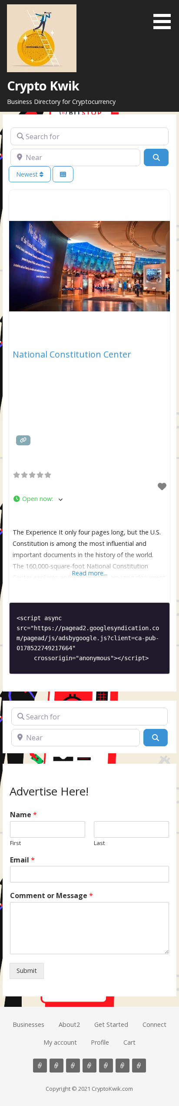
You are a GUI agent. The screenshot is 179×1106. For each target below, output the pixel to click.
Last (99, 843)
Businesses (28, 1024)
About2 (69, 1024)
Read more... (89, 573)
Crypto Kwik (43, 85)
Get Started (111, 1024)
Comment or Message (51, 895)
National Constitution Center (72, 354)
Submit (27, 970)
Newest (28, 174)
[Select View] (63, 174)
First (15, 843)
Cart (129, 1042)
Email (22, 860)
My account (60, 1042)
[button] (165, 16)
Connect (154, 1024)
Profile (100, 1042)
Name (23, 814)
